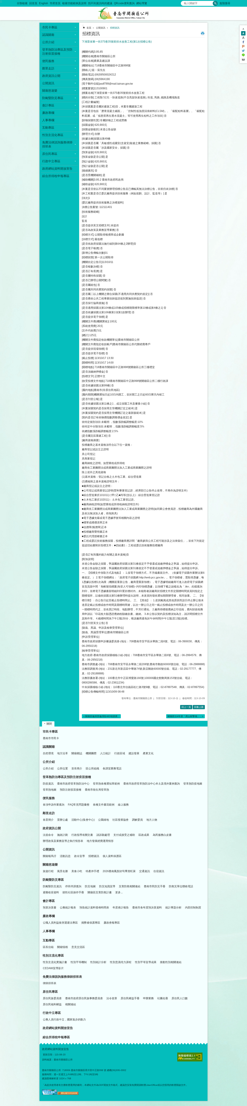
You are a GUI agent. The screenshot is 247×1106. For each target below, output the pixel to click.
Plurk (243, 46)
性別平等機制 (79, 962)
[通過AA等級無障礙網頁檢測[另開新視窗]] (189, 1057)
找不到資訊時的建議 (100, 3)
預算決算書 (49, 907)
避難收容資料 (51, 892)
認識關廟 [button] (48, 34)
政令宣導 (79, 856)
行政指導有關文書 (82, 834)
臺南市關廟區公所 (123, 13)
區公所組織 (92, 768)
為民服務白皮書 (162, 834)
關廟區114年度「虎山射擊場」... (184, 716)
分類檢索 (22, 3)
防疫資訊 (48, 783)
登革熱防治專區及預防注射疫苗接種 (67, 777)
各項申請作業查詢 (53, 804)
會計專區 (49, 901)
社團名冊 (162, 998)
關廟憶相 (62, 947)
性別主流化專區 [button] (52, 135)
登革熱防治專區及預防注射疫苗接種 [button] (57, 51)
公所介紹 (49, 762)
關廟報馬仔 (49, 856)
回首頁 (33, 3)
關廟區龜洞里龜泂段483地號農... (102, 716)
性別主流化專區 (53, 955)
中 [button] (243, 33)
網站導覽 (141, 3)
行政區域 (119, 753)
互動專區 (49, 940)
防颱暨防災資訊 (52, 886)
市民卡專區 (50, 731)
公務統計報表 (68, 907)
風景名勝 (62, 871)
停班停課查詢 (73, 886)
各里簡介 (48, 819)
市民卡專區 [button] (49, 27)
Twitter (243, 51)
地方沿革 (62, 753)
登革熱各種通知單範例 (106, 783)
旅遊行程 (48, 871)
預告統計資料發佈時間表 (94, 907)
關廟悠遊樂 (50, 864)
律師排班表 (49, 983)
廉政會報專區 (112, 922)
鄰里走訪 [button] (48, 68)
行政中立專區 (52, 1013)
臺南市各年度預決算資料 (147, 907)
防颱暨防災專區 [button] (52, 98)
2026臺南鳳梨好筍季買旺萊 (119, 871)
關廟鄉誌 (76, 753)
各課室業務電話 (112, 768)
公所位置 (62, 768)
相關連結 (70, 1004)
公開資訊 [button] (48, 83)
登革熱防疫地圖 (192, 783)
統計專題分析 (173, 907)
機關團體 (91, 753)
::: (1, 1)
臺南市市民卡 (51, 738)
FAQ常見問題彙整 (78, 804)
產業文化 (148, 753)
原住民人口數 (180, 998)
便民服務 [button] (48, 61)
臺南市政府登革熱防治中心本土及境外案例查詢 (151, 783)
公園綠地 (103, 819)
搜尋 (183, 2)
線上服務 (123, 804)
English (43, 3)
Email (243, 59)
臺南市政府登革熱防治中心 (73, 783)
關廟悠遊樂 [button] (49, 90)
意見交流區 (78, 947)
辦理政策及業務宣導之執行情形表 (63, 841)
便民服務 (49, 798)
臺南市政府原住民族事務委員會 (84, 998)
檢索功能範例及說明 (74, 3)
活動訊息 (65, 856)
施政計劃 (62, 834)
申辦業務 (148, 998)
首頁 (89, 27)
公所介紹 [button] (48, 42)
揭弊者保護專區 (90, 922)
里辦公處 (62, 819)
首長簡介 (76, 768)
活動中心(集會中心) (83, 819)
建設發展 (134, 753)
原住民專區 (50, 991)
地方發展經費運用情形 (100, 841)
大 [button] (243, 37)
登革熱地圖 (49, 789)
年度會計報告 (121, 907)
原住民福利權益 (52, 1004)
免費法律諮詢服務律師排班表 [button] (57, 144)
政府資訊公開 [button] (51, 76)
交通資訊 (144, 871)
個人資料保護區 (112, 856)
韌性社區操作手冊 (73, 892)
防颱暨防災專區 (53, 879)
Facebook (243, 42)
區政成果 (143, 834)
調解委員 (137, 819)
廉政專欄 (49, 916)
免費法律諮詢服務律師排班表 (62, 976)
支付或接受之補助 (124, 834)
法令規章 (111, 998)
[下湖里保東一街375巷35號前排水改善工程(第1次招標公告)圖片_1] (49, 1094)
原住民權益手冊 (130, 998)
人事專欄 (48, 120)
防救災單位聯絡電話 (181, 886)
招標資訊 (114, 27)
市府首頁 (55, 3)
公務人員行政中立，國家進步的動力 (64, 1019)
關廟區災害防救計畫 (100, 892)
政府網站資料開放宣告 (57, 168)
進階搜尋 (224, 3)
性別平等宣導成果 (145, 962)
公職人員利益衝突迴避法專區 (60, 922)
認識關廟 (49, 746)
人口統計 (105, 753)
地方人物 (151, 819)
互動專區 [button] (48, 127)
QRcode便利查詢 (124, 3)
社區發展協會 (120, 819)
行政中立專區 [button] (51, 161)
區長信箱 (48, 947)
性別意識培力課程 (120, 962)
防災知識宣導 (107, 886)
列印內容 (202, 33)
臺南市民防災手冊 (154, 886)
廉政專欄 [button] (48, 113)
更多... (119, 892)
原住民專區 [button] (49, 154)
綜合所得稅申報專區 (55, 176)
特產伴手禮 (92, 871)
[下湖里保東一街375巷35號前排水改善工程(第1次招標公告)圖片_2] (67, 1094)
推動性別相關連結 (170, 962)
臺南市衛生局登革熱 (97, 789)
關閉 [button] (49, 723)
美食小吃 (76, 871)
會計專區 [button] (48, 105)
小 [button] (243, 29)
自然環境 (48, 753)
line (243, 55)
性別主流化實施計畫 (55, 962)
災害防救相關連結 (129, 886)
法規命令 (48, 834)
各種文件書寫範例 (103, 804)
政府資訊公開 (52, 828)
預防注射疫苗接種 (70, 789)
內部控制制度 (193, 907)
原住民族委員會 (52, 998)
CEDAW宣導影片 (53, 968)
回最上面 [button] (198, 707)
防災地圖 (90, 886)
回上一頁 (186, 707)
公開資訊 (100, 27)
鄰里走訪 (49, 813)
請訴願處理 (103, 834)
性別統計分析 (98, 962)
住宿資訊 (158, 871)
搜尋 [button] (215, 3)
